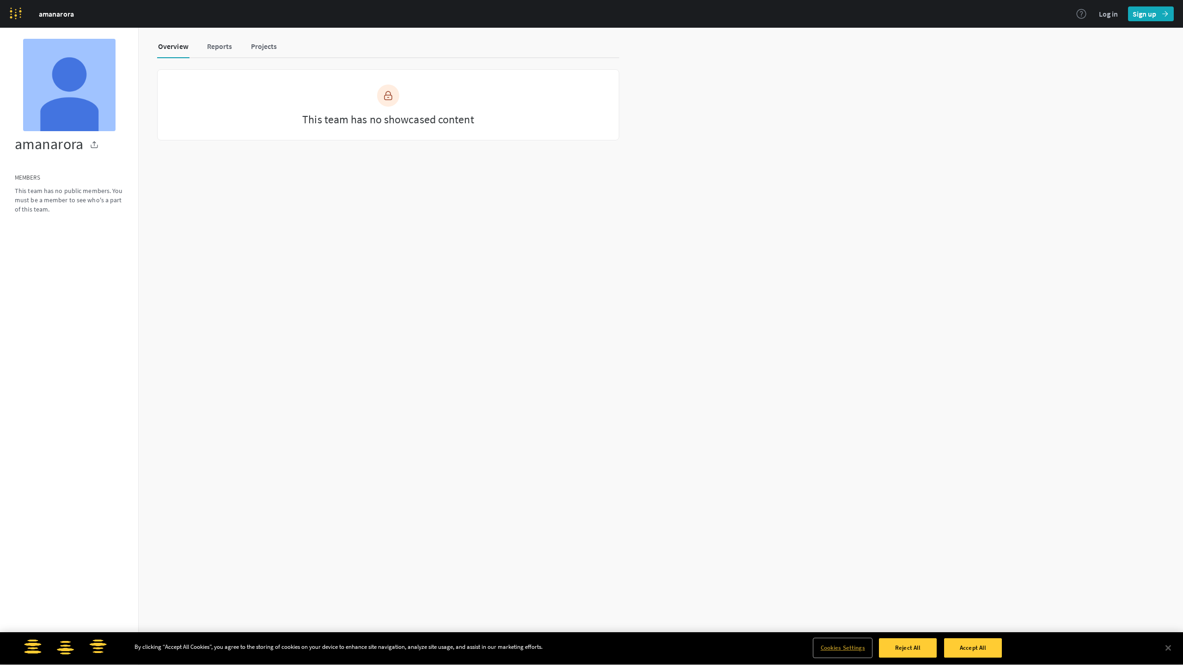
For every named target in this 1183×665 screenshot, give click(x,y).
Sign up (1144, 13)
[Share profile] (94, 144)
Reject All (908, 648)
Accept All (973, 648)
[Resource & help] (1081, 14)
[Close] (1168, 648)
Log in (1108, 13)
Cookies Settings (843, 648)
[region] (591, 648)
